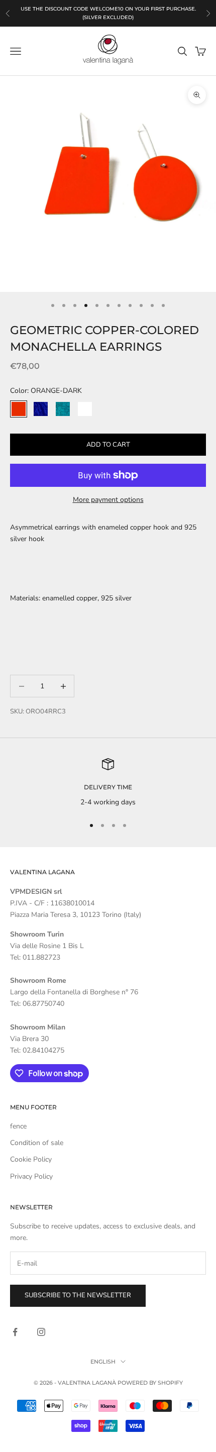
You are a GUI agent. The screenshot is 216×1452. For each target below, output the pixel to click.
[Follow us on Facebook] (15, 1332)
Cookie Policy (31, 1159)
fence (18, 1126)
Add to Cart (108, 444)
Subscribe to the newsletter (78, 1295)
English (103, 1361)
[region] (108, 783)
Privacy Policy (31, 1176)
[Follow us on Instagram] (41, 1332)
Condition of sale (36, 1143)
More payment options (108, 499)
